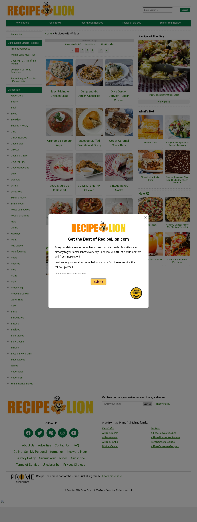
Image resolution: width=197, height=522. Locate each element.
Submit (98, 281)
